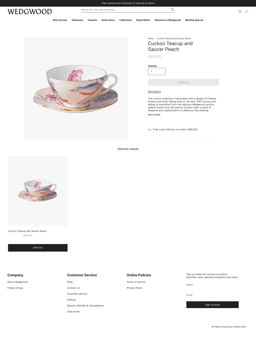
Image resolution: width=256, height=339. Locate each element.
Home (151, 38)
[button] (77, 20)
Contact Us (73, 287)
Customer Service (77, 293)
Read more (154, 115)
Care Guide (73, 311)
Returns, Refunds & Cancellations (85, 305)
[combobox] (126, 9)
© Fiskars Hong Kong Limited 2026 (229, 326)
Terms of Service (136, 281)
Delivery (71, 299)
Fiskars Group (15, 287)
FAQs (70, 281)
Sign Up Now (212, 304)
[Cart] (246, 11)
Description (154, 91)
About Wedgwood (17, 281)
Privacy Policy (135, 287)
